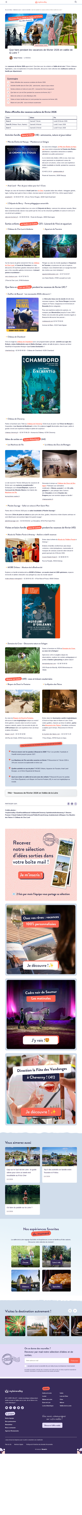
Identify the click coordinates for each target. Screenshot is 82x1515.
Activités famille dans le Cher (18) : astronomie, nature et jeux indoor (32, 85)
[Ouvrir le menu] (6, 2)
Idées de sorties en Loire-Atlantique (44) (23, 96)
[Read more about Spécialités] (56, 1280)
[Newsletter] (41, 900)
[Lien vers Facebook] (68, 804)
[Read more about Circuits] (25, 1256)
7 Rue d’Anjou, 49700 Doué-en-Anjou (54, 738)
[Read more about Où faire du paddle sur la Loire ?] (22, 1200)
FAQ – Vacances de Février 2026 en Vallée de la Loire (33, 793)
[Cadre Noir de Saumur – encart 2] (41, 1050)
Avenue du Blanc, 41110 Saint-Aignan (54, 325)
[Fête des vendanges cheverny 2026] (41, 1125)
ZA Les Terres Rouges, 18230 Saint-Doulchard (40, 197)
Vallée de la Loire (17, 10)
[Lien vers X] (75, 804)
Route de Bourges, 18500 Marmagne (43, 217)
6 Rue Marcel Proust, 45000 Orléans (47, 578)
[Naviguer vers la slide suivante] (75, 1311)
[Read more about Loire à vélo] (56, 1256)
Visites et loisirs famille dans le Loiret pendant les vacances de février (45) (34, 99)
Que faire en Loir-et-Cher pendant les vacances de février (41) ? (31, 92)
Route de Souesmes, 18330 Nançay (54, 175)
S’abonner (74, 1360)
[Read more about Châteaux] (25, 1280)
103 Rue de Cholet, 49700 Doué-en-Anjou (18, 738)
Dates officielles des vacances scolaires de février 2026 (28, 82)
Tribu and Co (44, 1449)
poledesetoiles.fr (58, 171)
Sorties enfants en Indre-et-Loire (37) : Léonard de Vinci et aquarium (32, 89)
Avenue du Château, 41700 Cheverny (43, 432)
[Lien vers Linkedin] (72, 804)
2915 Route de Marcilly (49, 667)
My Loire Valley (8, 10)
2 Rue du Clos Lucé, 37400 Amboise (17, 280)
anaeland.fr (8, 197)
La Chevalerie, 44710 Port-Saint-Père (43, 521)
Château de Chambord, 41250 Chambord (40, 350)
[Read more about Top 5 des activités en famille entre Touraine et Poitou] (59, 1165)
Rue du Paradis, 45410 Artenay (52, 561)
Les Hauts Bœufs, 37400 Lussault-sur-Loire (56, 278)
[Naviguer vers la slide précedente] (70, 1311)
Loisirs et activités (26, 10)
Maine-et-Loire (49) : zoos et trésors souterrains (26, 102)
